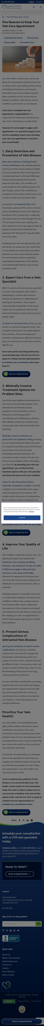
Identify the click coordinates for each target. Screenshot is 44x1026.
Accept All (22, 518)
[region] (22, 513)
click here (31, 512)
